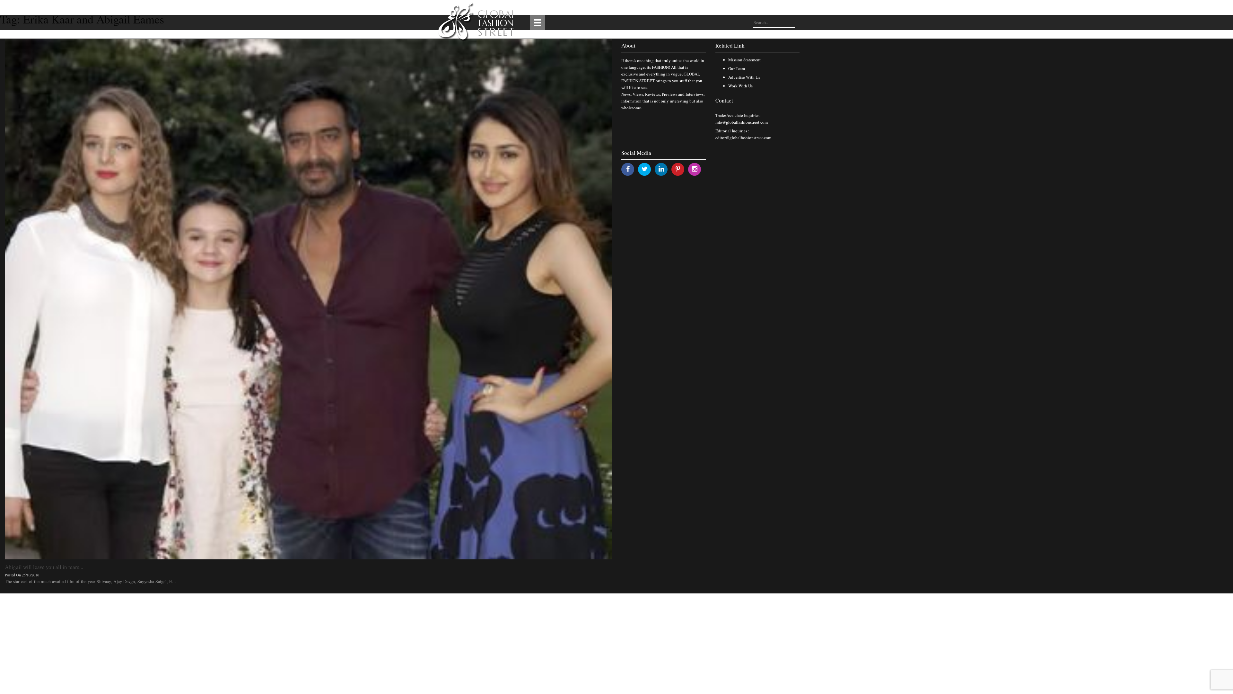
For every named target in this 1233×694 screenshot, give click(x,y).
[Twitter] (645, 169)
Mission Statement (744, 60)
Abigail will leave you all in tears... (44, 567)
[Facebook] (628, 169)
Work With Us (740, 86)
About (628, 45)
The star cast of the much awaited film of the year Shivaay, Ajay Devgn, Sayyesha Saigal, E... (90, 581)
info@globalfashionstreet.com (741, 122)
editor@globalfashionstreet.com (743, 137)
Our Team (736, 68)
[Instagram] (694, 169)
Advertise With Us (744, 77)
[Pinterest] (678, 169)
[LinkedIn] (661, 169)
